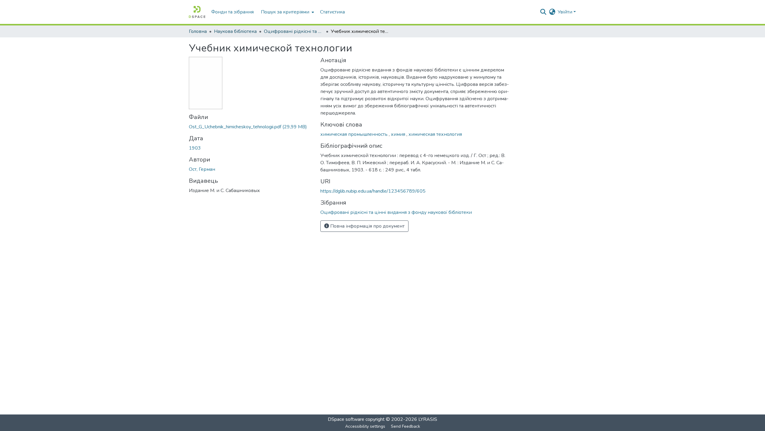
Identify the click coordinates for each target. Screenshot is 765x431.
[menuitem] (287, 12)
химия (398, 134)
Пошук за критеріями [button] (285, 12)
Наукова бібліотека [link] (235, 31)
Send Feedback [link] (405, 426)
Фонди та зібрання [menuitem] (232, 12)
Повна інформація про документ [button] (367, 226)
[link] (251, 126)
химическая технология (435, 134)
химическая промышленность (354, 134)
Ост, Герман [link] (202, 169)
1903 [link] (195, 148)
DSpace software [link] (346, 419)
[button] (197, 12)
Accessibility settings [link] (365, 426)
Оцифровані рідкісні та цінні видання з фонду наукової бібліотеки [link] (294, 31)
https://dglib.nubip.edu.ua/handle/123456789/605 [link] (373, 191)
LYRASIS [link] (427, 419)
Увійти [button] (565, 12)
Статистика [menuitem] (332, 12)
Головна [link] (198, 31)
